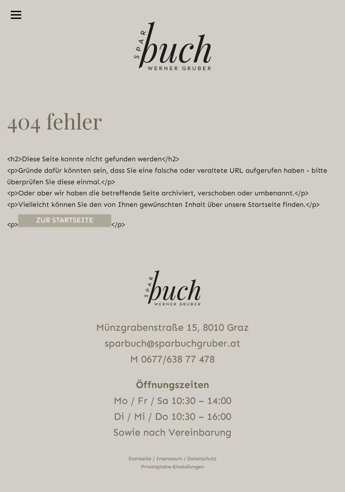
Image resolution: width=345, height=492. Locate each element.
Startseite (140, 459)
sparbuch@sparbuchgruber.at (173, 343)
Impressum (169, 459)
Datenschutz (202, 459)
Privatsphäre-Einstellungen (172, 467)
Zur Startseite (65, 220)
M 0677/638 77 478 (172, 359)
